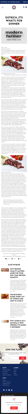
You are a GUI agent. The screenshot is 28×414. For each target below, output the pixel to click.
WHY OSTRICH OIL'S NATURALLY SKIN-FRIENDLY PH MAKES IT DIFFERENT (18, 324)
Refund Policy (6, 385)
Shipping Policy (6, 383)
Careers (15, 375)
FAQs (15, 371)
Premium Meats (6, 370)
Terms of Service (7, 381)
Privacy (4, 380)
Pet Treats (5, 371)
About (15, 370)
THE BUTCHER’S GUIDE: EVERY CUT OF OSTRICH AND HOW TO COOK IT (17, 298)
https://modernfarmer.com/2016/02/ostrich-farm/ (14, 256)
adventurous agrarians (6, 119)
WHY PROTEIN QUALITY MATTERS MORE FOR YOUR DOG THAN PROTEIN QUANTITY (17, 273)
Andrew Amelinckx (5, 49)
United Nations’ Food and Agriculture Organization (13, 87)
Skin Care (5, 373)
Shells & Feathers (7, 375)
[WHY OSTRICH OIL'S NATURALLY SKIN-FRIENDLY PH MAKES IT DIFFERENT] (5, 321)
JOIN (22, 358)
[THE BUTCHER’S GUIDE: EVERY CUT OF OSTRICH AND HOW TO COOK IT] (5, 296)
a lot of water (13, 94)
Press (15, 373)
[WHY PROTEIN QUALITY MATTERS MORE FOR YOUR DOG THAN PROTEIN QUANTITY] (5, 270)
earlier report (18, 90)
